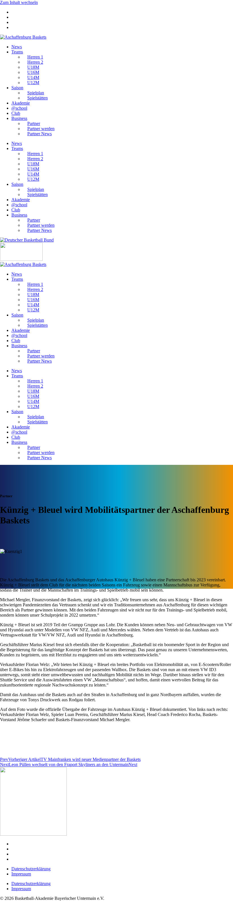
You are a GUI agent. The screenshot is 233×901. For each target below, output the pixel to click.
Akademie (20, 103)
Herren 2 (35, 62)
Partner (33, 123)
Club (15, 113)
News (16, 46)
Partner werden (41, 128)
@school (19, 108)
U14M (33, 77)
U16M (33, 72)
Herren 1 (35, 57)
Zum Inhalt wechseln (19, 2)
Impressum (21, 873)
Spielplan (35, 92)
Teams (17, 51)
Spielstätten (37, 97)
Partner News (39, 133)
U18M (33, 67)
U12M (33, 82)
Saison (17, 87)
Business (19, 118)
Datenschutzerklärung (31, 868)
